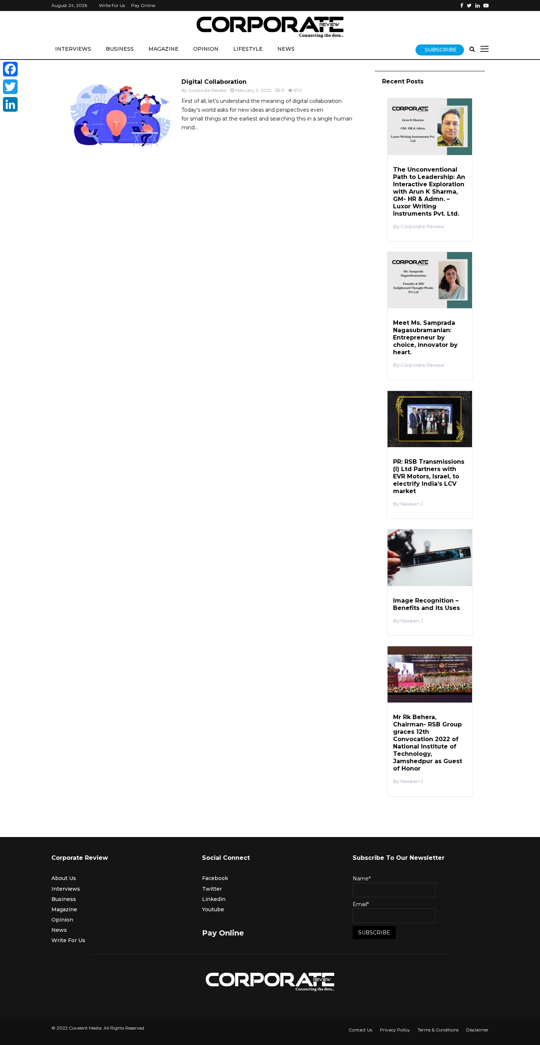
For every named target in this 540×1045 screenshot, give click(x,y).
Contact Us (360, 1030)
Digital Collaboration (213, 81)
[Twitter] (469, 5)
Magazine (163, 49)
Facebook (215, 878)
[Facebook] (461, 5)
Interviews (73, 49)
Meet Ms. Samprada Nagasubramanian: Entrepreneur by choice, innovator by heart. (425, 337)
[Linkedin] (477, 5)
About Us (63, 878)
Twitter (212, 889)
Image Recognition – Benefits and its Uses (426, 604)
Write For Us (112, 5)
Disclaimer (477, 1030)
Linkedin (214, 899)
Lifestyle (248, 49)
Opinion (206, 49)
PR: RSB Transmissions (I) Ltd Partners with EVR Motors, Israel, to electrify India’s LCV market (428, 476)
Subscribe (441, 49)
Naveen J (411, 504)
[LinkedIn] (10, 104)
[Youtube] (486, 5)
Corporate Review (207, 90)
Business (120, 49)
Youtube (213, 909)
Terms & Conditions (438, 1030)
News (286, 49)
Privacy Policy (395, 1030)
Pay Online (143, 5)
